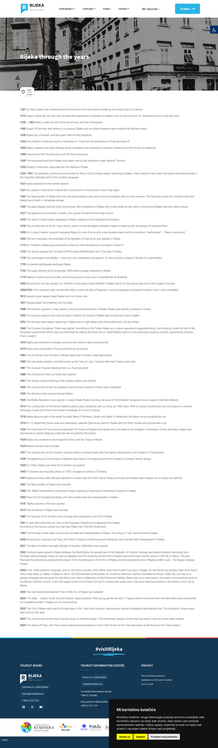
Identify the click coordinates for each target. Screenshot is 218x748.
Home (23, 48)
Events (123, 8)
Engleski (152, 9)
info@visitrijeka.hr (93, 683)
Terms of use (147, 684)
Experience (66, 8)
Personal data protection (153, 675)
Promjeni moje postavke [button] (164, 736)
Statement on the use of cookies (156, 679)
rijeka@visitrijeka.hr (33, 693)
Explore (88, 8)
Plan (106, 8)
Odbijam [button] (140, 736)
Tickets (185, 9)
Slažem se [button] (124, 736)
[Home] (34, 8)
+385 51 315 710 (30, 700)
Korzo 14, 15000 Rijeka (95, 677)
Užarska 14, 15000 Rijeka (35, 686)
